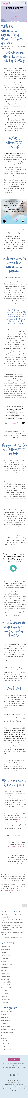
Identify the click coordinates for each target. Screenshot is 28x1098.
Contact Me (14, 1060)
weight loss (4, 1047)
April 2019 (4, 970)
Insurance (4, 1063)
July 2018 (4, 991)
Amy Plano (6, 46)
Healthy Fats (5, 1023)
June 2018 (4, 994)
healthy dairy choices (7, 1017)
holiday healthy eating (8, 1029)
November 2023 (6, 958)
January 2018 (5, 999)
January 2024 (5, 955)
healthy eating (5, 1020)
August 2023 (5, 967)
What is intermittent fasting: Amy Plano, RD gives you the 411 (12, 35)
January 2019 (5, 979)
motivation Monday (7, 1044)
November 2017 (6, 1002)
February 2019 (5, 976)
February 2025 (5, 946)
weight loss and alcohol (8, 1050)
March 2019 (5, 973)
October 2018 (5, 985)
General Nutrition (6, 1011)
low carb (4, 1035)
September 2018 (6, 988)
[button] (17, 1075)
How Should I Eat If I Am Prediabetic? (12, 938)
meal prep (4, 1038)
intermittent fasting (7, 1032)
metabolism (9, 48)
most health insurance (15, 846)
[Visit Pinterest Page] (14, 1075)
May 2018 (4, 997)
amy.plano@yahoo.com (16, 1084)
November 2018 (6, 982)
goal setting (5, 1014)
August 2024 (5, 952)
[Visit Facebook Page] (11, 1075)
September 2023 (6, 964)
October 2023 (5, 961)
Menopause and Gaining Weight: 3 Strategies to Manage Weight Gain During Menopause (11, 927)
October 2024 (5, 949)
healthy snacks (5, 1026)
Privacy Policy (12, 1063)
